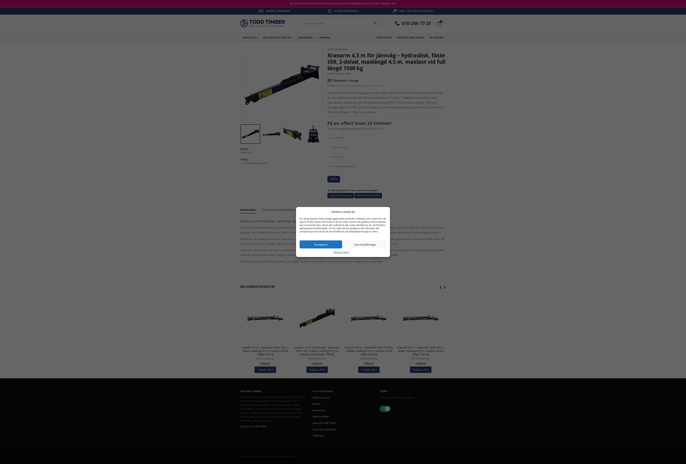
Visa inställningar (365, 244)
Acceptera (320, 244)
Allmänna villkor (341, 252)
